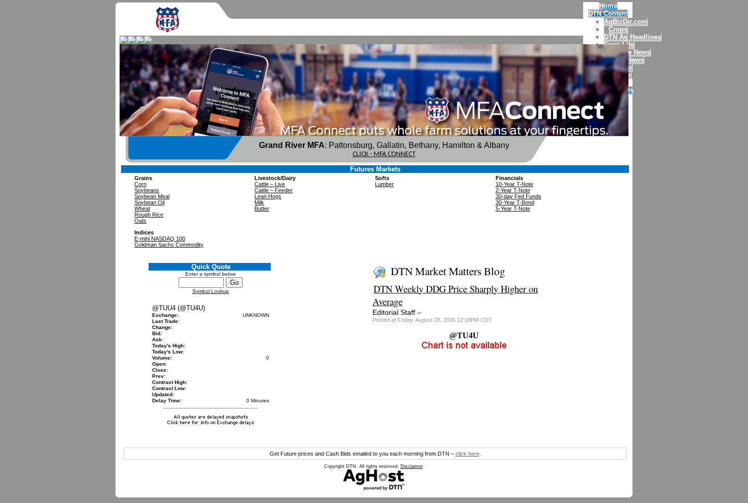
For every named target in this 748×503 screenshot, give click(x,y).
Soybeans (146, 190)
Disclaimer (411, 466)
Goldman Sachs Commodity (169, 245)
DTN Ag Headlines (632, 37)
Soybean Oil (149, 202)
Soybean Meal (151, 196)
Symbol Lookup (210, 291)
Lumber (384, 184)
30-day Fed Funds (518, 196)
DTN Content (608, 13)
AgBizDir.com (625, 21)
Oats (140, 221)
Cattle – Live (269, 184)
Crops (618, 29)
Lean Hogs (267, 196)
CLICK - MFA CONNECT (384, 154)
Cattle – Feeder (273, 190)
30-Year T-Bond (515, 202)
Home (608, 6)
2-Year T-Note (513, 190)
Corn (140, 184)
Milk (259, 202)
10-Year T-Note (514, 184)
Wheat (142, 208)
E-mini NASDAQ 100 (159, 238)
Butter (261, 208)
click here (467, 454)
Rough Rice (148, 215)
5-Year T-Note (513, 208)
